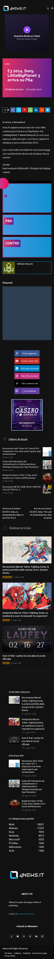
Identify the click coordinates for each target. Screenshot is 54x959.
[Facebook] (12, 109)
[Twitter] (18, 109)
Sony (7, 64)
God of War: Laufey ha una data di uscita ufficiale (24, 657)
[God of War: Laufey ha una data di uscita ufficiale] (27, 639)
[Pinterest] (24, 109)
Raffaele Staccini (15, 89)
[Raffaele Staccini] (9, 268)
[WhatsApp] (30, 109)
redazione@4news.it (26, 914)
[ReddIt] (41, 109)
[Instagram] (30, 936)
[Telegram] (47, 109)
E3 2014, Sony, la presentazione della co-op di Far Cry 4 (13, 514)
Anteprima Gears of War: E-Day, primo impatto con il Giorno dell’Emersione (20, 476)
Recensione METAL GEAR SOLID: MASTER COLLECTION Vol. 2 (22, 488)
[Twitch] (42, 936)
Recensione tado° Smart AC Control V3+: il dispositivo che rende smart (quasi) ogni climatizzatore (22, 451)
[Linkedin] (36, 109)
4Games (6, 620)
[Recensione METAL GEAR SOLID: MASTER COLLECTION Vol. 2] (47, 489)
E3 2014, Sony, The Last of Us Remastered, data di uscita (40, 514)
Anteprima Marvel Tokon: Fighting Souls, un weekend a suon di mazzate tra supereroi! (25, 614)
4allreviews (7, 577)
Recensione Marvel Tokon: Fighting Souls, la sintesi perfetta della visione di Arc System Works (26, 570)
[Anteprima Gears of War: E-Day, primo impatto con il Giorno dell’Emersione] (47, 477)
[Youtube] (36, 936)
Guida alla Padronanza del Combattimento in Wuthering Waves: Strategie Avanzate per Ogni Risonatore (21, 464)
